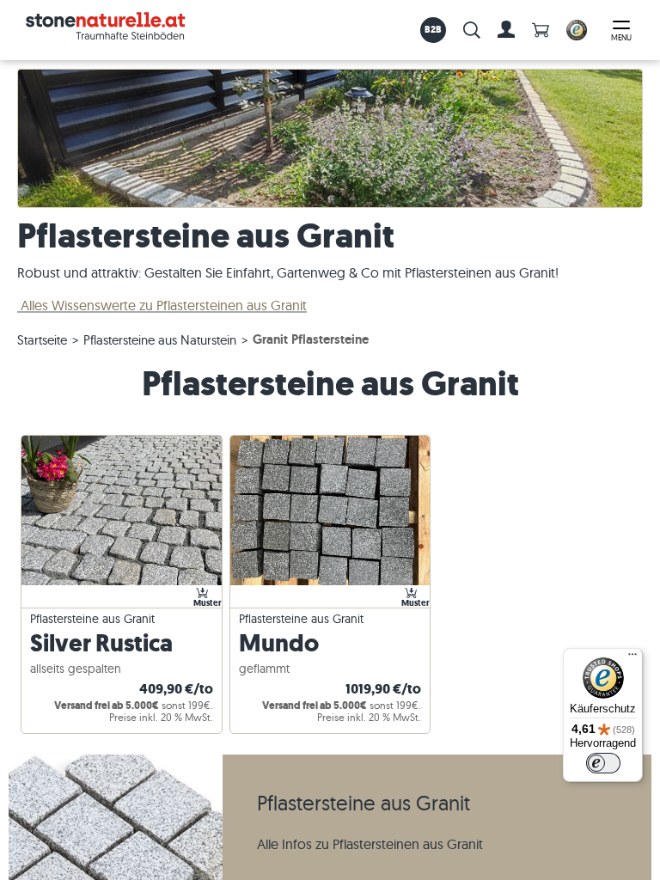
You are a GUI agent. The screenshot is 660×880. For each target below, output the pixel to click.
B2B (434, 29)
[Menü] (632, 658)
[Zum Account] (506, 30)
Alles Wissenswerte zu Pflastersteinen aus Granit (162, 305)
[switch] (603, 763)
